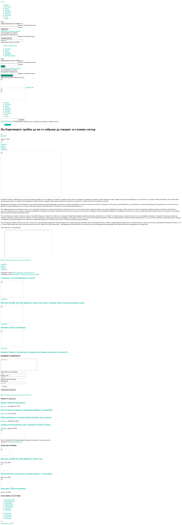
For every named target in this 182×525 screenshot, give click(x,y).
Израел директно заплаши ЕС (13, 403)
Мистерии (8, 11)
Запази (5, 386)
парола (20, 27)
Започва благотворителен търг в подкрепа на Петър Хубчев (25, 425)
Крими (7, 8)
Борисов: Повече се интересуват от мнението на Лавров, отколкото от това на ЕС (34, 352)
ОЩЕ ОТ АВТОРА (28, 278)
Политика (8, 15)
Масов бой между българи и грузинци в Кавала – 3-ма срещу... (27, 474)
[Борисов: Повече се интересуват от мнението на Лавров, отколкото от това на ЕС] (12, 346)
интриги (9, 506)
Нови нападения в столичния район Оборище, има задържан (26, 417)
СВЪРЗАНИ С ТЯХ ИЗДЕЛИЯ (11, 278)
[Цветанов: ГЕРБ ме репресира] (12, 322)
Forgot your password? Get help (10, 68)
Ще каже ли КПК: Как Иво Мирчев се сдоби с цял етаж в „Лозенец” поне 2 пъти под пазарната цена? (43, 303)
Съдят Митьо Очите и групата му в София (25, 274)
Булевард (7, 13)
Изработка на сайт (6, 523)
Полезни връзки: (10, 55)
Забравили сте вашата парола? (10, 31)
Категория (8, 513)
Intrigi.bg (3, 121)
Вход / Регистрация (11, 45)
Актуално (8, 6)
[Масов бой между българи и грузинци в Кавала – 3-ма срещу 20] (5, 470)
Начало (7, 5)
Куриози (7, 10)
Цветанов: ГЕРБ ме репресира (13, 327)
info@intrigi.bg (17, 442)
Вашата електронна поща (26, 36)
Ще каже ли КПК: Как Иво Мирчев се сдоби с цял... (22, 459)
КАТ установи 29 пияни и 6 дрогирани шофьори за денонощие (26, 410)
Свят (6, 17)
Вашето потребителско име (27, 25)
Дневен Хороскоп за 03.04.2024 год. (23, 272)
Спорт (7, 18)
